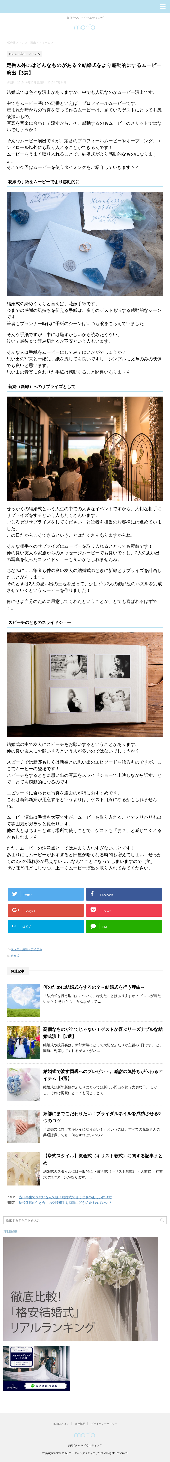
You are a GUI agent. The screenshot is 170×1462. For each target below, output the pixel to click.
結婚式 (15, 956)
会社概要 (80, 1423)
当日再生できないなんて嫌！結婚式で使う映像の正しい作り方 (65, 1197)
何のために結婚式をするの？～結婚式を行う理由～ (94, 987)
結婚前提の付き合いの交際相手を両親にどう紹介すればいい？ (65, 1202)
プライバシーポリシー (104, 1423)
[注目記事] (80, 1339)
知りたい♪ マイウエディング (85, 1445)
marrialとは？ (61, 1423)
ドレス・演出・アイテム (26, 949)
